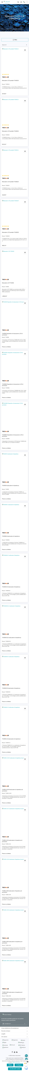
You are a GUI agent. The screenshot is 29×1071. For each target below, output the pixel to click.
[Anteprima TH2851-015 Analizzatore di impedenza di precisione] (25, 809)
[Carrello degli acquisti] (27, 2)
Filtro (15, 39)
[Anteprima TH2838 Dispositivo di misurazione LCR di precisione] (25, 303)
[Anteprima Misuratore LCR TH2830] (25, 252)
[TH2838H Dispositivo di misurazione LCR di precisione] (14, 415)
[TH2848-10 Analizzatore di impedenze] (14, 719)
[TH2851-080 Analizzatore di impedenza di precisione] (14, 972)
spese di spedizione (10, 1059)
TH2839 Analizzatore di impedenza (10, 485)
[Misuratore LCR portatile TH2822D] (14, 212)
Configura (18, 1065)
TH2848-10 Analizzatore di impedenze (11, 739)
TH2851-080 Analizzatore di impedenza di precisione (12, 993)
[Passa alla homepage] (7, 2)
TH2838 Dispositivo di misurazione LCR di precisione (12, 334)
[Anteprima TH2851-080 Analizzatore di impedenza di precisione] (25, 961)
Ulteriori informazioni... (16, 1062)
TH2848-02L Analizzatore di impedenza (11, 637)
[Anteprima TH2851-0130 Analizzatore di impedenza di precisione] (25, 759)
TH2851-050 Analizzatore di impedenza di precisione (12, 942)
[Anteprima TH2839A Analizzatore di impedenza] (25, 505)
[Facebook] (12, 1052)
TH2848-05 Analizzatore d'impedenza (11, 688)
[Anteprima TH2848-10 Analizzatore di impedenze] (25, 708)
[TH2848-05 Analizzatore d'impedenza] (14, 668)
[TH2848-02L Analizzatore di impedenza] (14, 617)
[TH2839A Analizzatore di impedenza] (14, 516)
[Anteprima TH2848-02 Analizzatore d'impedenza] (25, 556)
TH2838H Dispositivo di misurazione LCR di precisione (12, 435)
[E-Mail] (26, 1059)
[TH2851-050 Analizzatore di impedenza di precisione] (14, 921)
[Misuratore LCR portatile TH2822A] (14, 60)
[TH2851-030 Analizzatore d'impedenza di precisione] (14, 871)
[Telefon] (26, 1055)
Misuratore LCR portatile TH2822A (10, 80)
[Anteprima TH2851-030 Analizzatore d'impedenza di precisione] (25, 860)
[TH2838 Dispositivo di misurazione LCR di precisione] (14, 313)
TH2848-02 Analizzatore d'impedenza (11, 586)
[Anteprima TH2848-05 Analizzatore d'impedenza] (25, 657)
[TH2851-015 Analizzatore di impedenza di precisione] (14, 820)
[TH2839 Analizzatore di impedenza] (14, 465)
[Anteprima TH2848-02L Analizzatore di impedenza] (25, 607)
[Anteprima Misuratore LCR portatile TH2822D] (25, 202)
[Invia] (25, 1023)
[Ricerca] (18, 2)
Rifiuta (10, 1065)
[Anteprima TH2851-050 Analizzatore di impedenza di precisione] (25, 911)
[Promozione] (24, 2)
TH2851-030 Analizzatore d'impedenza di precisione (12, 891)
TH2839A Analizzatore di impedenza (11, 536)
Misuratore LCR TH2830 (8, 283)
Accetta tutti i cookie (15, 1068)
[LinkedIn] (17, 1052)
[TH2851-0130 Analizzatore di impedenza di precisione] (14, 769)
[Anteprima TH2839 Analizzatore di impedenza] (25, 455)
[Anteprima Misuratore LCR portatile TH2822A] (25, 50)
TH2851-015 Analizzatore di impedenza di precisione (12, 841)
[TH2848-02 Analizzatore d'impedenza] (14, 567)
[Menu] (2, 2)
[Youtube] (15, 1052)
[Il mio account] (21, 2)
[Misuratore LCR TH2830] (14, 263)
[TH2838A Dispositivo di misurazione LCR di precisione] (14, 364)
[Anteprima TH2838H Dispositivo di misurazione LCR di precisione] (25, 404)
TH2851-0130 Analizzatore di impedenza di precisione (12, 790)
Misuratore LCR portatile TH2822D (10, 232)
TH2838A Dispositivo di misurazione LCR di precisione (12, 385)
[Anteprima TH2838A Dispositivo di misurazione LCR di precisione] (25, 353)
